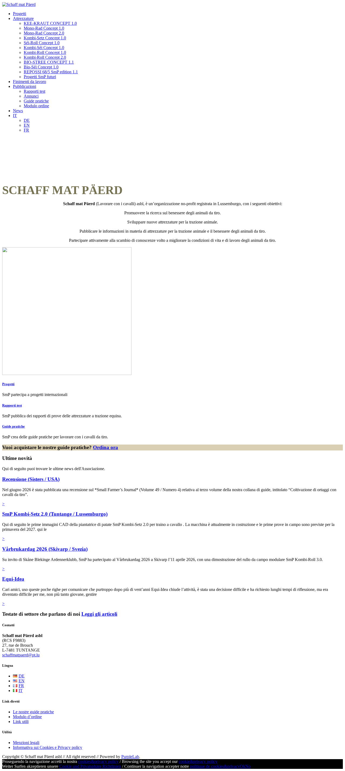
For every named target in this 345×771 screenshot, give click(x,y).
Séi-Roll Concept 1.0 (42, 42)
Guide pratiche (36, 101)
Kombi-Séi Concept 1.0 (44, 47)
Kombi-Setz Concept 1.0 (45, 38)
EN (27, 125)
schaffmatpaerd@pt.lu (21, 655)
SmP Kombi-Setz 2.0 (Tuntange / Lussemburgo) (55, 514)
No (248, 766)
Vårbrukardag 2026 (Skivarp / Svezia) (45, 549)
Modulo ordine (36, 106)
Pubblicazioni (24, 86)
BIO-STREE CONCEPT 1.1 (49, 62)
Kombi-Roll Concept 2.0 (45, 57)
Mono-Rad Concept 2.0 (44, 33)
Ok (242, 766)
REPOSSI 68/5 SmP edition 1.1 (51, 72)
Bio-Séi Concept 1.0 (41, 67)
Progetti (19, 13)
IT (15, 115)
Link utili (21, 721)
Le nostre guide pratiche (33, 712)
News (18, 110)
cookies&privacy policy (98, 761)
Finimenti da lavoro (29, 81)
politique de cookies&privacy (215, 766)
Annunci (31, 96)
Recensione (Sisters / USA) (31, 479)
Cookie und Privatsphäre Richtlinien (90, 766)
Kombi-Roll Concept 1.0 (45, 52)
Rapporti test (34, 91)
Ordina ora (105, 447)
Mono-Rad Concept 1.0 (44, 28)
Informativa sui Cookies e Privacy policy (47, 747)
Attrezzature (23, 18)
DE (27, 120)
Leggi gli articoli (99, 614)
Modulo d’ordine (27, 716)
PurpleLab (130, 756)
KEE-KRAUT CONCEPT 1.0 (50, 23)
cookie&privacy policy (198, 761)
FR (26, 130)
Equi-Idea (13, 579)
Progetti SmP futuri (40, 76)
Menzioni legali (26, 742)
